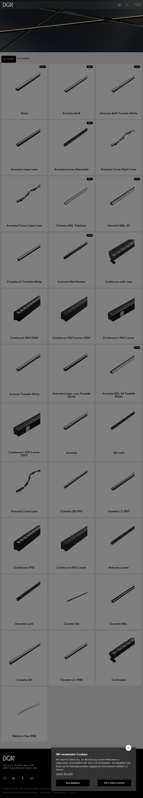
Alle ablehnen (73, 783)
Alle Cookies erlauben (114, 783)
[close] (128, 748)
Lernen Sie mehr (64, 774)
